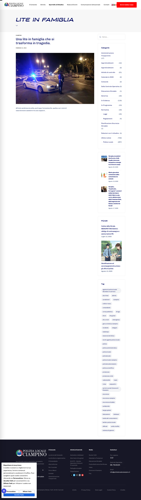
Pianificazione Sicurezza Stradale (110, 124)
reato (115, 380)
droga (118, 312)
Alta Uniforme (53, 464)
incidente (105, 328)
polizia (105, 344)
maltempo (106, 332)
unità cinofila (115, 426)
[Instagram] (77, 475)
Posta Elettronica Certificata (98, 464)
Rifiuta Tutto (27, 491)
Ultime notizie (106, 138)
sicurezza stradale (109, 402)
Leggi (105, 114)
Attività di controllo (108, 72)
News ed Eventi (72, 5)
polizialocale (107, 356)
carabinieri (106, 299)
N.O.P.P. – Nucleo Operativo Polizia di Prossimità (76, 463)
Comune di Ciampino (95, 470)
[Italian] (115, 5)
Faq (90, 473)
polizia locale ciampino (110, 360)
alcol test (105, 295)
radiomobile (106, 380)
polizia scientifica (108, 368)
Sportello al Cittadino (56, 5)
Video (90, 467)
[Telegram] (74, 475)
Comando (104, 82)
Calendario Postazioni (96, 458)
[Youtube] (82, 475)
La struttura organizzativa (57, 458)
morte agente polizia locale (111, 340)
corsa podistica (108, 312)
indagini (114, 328)
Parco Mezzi (52, 470)
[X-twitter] (71, 475)
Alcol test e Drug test (77, 458)
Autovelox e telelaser (77, 455)
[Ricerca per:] (111, 37)
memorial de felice (108, 336)
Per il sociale (53, 467)
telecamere (106, 414)
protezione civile (108, 376)
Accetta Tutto (19, 495)
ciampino (19, 35)
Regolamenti (107, 119)
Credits (122, 490)
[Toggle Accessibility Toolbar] (4, 490)
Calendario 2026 (107, 77)
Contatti (106, 5)
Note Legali (98, 490)
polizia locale (107, 352)
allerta (114, 295)
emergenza (116, 320)
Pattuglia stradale (76, 468)
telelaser (116, 414)
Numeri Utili (93, 455)
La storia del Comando (56, 455)
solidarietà (106, 406)
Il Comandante (53, 461)
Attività (42, 5)
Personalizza (11, 491)
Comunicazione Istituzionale (90, 5)
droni (104, 316)
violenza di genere (108, 430)
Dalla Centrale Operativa (110, 86)
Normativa (105, 110)
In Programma (106, 105)
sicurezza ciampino (109, 398)
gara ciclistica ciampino (110, 324)
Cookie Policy (111, 490)
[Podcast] (80, 475)
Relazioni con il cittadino (110, 133)
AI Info (74, 490)
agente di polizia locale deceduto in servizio (110, 290)
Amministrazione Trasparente (107, 54)
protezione (106, 372)
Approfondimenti (107, 63)
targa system (107, 410)
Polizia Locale (108, 142)
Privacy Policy (85, 490)
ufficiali (105, 426)
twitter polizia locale (109, 422)
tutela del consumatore (110, 418)
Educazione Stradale (108, 91)
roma (104, 384)
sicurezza (106, 394)
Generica (104, 96)
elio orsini (106, 320)
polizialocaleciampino (109, 364)
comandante (106, 307)
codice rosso (107, 303)
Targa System (74, 471)
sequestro (113, 384)
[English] (112, 5)
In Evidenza (105, 100)
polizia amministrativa (110, 348)
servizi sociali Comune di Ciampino (110, 389)
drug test (112, 316)
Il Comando (33, 5)
